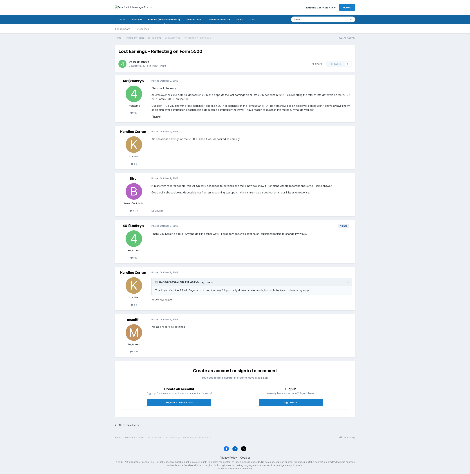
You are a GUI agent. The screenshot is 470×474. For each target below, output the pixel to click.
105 (135, 112)
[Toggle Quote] (156, 282)
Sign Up (347, 7)
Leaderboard (122, 28)
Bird (133, 178)
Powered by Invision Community (235, 468)
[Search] (351, 19)
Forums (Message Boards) (164, 19)
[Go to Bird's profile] (134, 191)
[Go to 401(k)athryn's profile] (122, 64)
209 (135, 351)
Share (318, 63)
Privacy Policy (228, 457)
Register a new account (179, 402)
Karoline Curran (133, 132)
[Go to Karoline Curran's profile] (134, 144)
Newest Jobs (194, 19)
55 (135, 163)
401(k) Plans (159, 65)
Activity (135, 19)
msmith (133, 320)
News (239, 19)
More (252, 19)
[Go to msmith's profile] (134, 332)
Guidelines (143, 28)
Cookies (245, 457)
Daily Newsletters (218, 19)
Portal (121, 19)
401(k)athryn (140, 61)
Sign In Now (290, 402)
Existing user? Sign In (320, 7)
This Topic (336, 19)
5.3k (135, 210)
